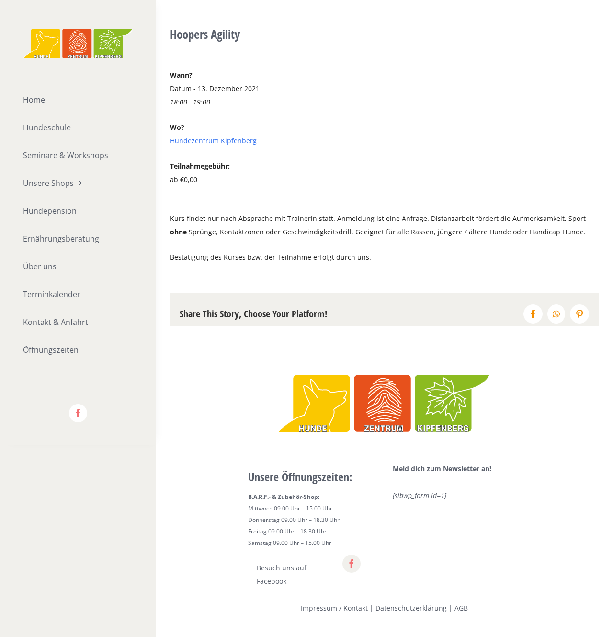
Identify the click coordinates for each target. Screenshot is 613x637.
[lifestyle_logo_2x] (78, 31)
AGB (461, 608)
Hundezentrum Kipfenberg (213, 140)
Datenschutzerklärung (411, 608)
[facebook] (78, 413)
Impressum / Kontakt (334, 608)
